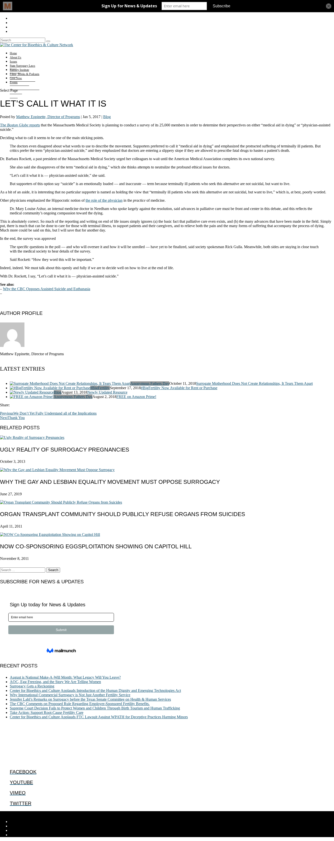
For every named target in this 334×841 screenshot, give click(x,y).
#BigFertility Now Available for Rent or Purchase (179, 388)
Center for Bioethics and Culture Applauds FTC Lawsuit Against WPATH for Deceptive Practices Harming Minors (99, 717)
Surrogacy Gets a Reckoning (32, 686)
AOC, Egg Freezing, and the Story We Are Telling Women (55, 682)
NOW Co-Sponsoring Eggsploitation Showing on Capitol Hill (96, 546)
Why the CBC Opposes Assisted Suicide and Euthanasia (46, 289)
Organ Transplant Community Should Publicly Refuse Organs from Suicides (122, 514)
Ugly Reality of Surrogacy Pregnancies (64, 449)
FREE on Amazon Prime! (136, 397)
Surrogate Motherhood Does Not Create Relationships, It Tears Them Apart (254, 383)
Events (14, 82)
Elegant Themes (33, 813)
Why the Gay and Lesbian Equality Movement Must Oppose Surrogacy (110, 482)
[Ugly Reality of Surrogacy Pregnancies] (32, 437)
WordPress (76, 813)
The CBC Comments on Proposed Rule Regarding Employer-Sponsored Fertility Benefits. (80, 704)
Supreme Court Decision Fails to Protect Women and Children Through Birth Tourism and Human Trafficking (95, 708)
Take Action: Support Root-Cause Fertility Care (46, 712)
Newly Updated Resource (107, 392)
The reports (20, 125)
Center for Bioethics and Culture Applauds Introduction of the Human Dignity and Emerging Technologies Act (95, 690)
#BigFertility (100, 388)
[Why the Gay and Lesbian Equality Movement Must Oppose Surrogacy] (57, 470)
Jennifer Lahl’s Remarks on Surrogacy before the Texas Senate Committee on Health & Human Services (90, 699)
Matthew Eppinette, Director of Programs (48, 117)
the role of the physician (104, 200)
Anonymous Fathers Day (149, 383)
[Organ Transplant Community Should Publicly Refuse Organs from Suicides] (61, 502)
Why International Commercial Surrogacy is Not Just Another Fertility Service (70, 695)
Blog (107, 117)
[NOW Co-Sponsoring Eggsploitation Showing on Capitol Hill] (50, 534)
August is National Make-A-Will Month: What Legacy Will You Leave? (65, 677)
